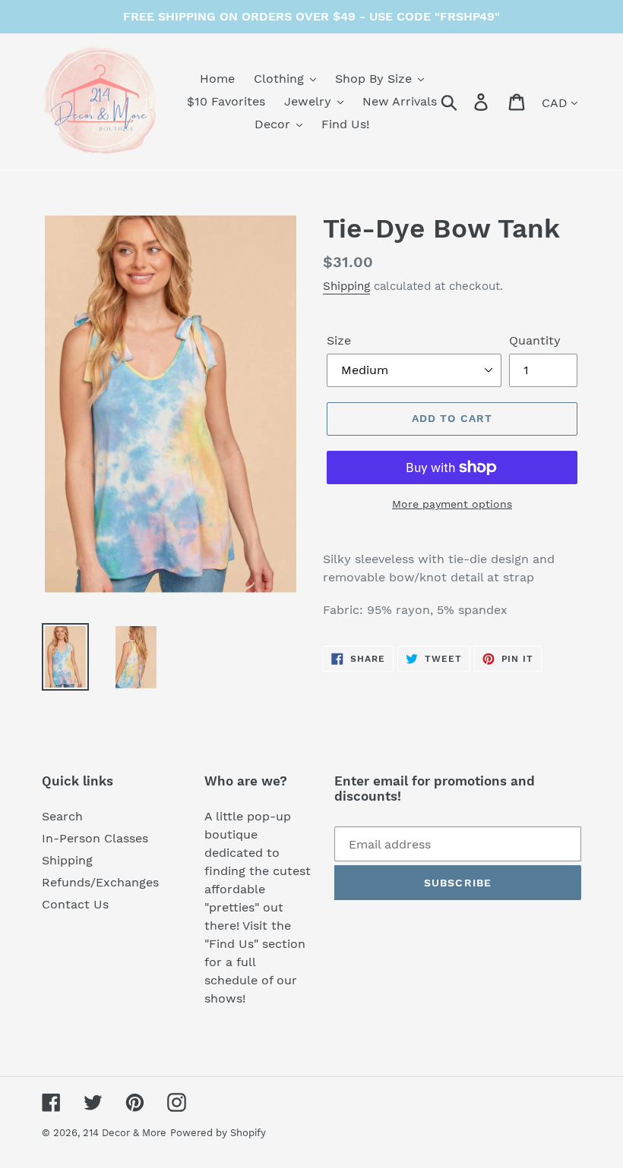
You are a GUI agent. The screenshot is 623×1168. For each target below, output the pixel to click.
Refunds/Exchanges (100, 882)
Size (339, 340)
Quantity (535, 340)
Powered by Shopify (218, 1132)
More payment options (452, 504)
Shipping (346, 286)
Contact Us (75, 904)
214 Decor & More (124, 1132)
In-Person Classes (95, 838)
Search (62, 816)
